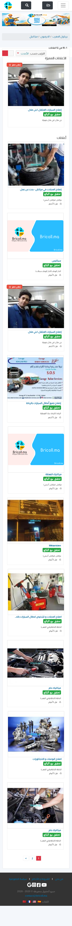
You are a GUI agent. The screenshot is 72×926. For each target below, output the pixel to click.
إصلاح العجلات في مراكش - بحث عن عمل (41, 189)
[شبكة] (5, 53)
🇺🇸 (34, 901)
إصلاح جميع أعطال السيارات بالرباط (43, 403)
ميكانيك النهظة (53, 474)
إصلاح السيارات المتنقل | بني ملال (45, 109)
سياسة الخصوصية (18, 879)
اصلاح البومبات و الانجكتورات (47, 759)
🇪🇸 (39, 901)
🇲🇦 (24, 901)
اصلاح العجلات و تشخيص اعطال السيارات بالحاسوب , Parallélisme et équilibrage (38, 616)
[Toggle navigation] (63, 5)
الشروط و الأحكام (41, 879)
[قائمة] (11, 53)
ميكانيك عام (55, 688)
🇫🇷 (29, 901)
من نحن (59, 879)
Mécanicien (55, 545)
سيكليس (56, 260)
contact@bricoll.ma (36, 895)
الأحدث (25, 53)
